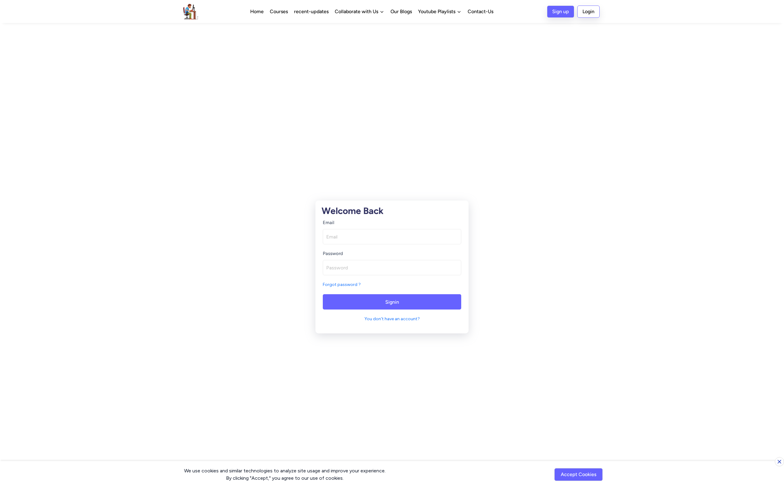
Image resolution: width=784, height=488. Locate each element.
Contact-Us (480, 11)
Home (257, 11)
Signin (392, 302)
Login (588, 11)
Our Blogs (401, 11)
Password (333, 253)
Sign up (560, 11)
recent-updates (311, 11)
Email (328, 222)
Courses (279, 11)
